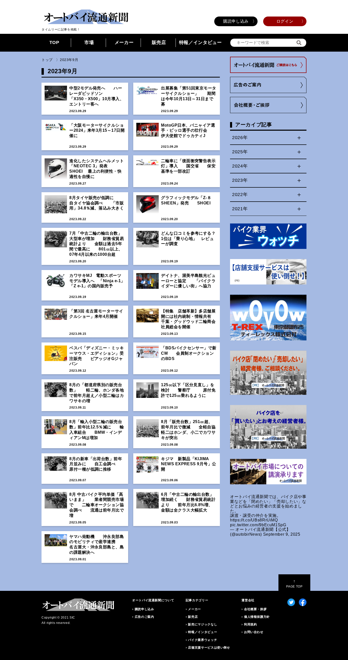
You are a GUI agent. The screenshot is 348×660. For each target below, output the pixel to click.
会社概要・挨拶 (255, 609)
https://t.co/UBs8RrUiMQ (254, 520)
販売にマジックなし (202, 624)
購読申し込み (236, 21)
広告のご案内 (144, 617)
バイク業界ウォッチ (202, 640)
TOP (54, 42)
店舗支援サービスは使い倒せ (209, 647)
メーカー (124, 42)
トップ (47, 60)
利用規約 (250, 624)
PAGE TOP (294, 583)
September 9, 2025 (281, 534)
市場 (89, 42)
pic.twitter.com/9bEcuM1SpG (258, 525)
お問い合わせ (253, 632)
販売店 (159, 42)
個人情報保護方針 (257, 617)
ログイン (284, 21)
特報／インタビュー (200, 42)
